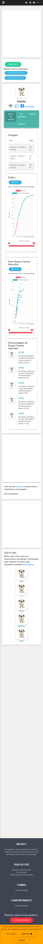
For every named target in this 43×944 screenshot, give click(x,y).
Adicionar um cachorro (17, 73)
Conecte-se (20, 486)
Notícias (14, 64)
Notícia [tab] (32, 114)
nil (21, 596)
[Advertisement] (21, 33)
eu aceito (21, 940)
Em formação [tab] (21, 115)
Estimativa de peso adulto (21, 870)
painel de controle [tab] (10, 117)
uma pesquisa (28, 564)
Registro (16, 182)
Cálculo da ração (21, 890)
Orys (21, 581)
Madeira (21, 626)
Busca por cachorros (16, 78)
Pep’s (21, 641)
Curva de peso (21, 872)
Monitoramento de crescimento (21, 875)
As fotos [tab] (21, 124)
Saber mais (25, 934)
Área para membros (21, 920)
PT (38, 3)
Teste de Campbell (21, 906)
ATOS (21, 352)
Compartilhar (29, 107)
